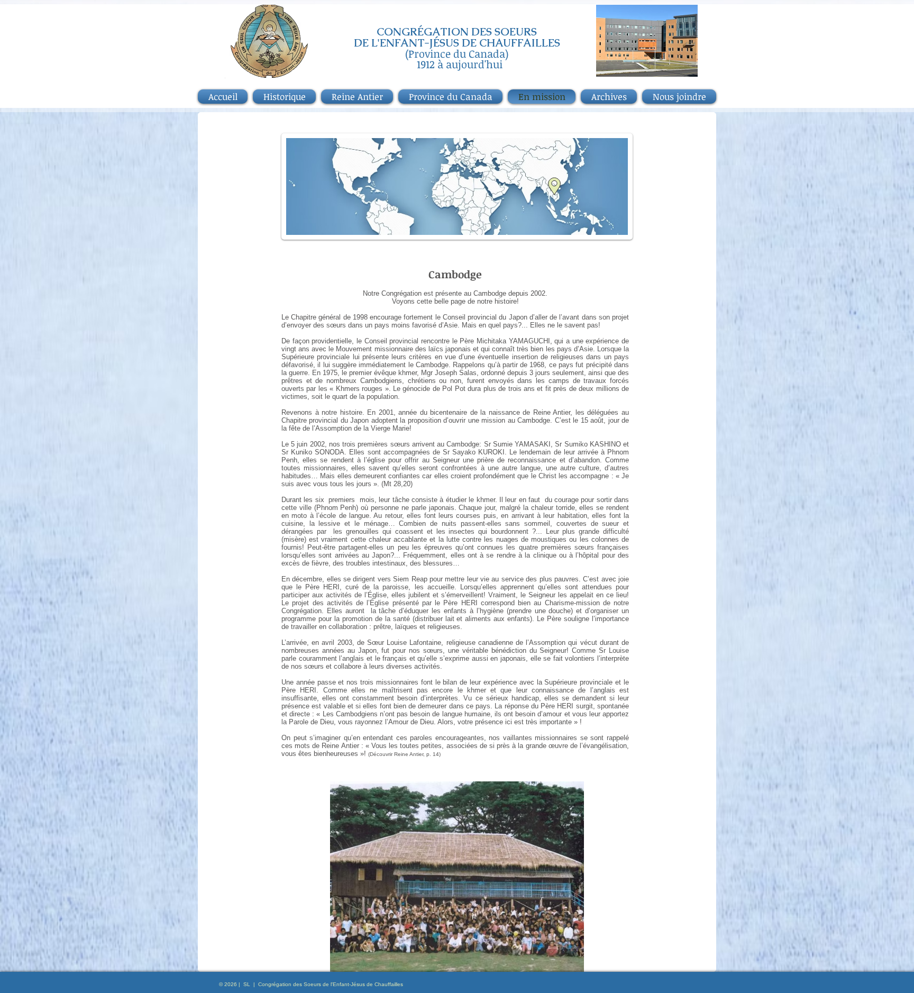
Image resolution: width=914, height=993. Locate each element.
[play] (558, 963)
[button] (457, 876)
